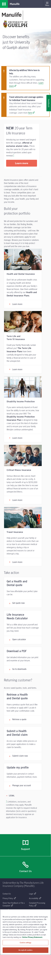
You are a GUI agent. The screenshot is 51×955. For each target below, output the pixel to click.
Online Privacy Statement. (32, 937)
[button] (21, 163)
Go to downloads (19, 669)
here (30, 112)
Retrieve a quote (19, 719)
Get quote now (18, 602)
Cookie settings (25, 942)
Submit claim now (20, 755)
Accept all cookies (25, 950)
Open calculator (19, 639)
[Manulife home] (12, 14)
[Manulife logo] (4, 4)
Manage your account (21, 785)
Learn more (17, 304)
